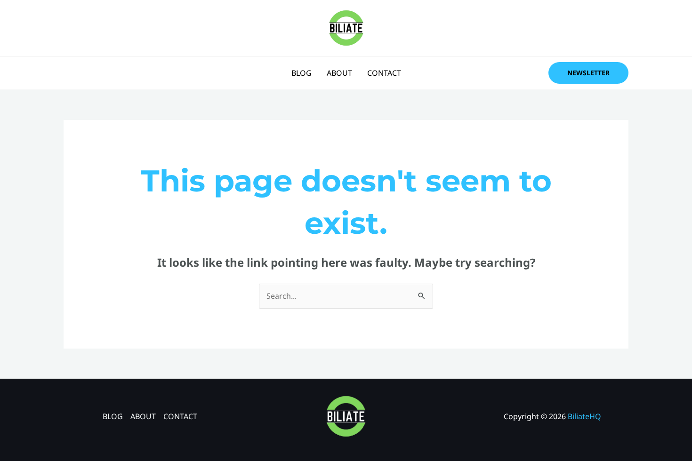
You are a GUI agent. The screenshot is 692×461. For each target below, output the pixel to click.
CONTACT (384, 73)
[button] (588, 73)
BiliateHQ (584, 416)
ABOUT (339, 73)
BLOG (301, 73)
